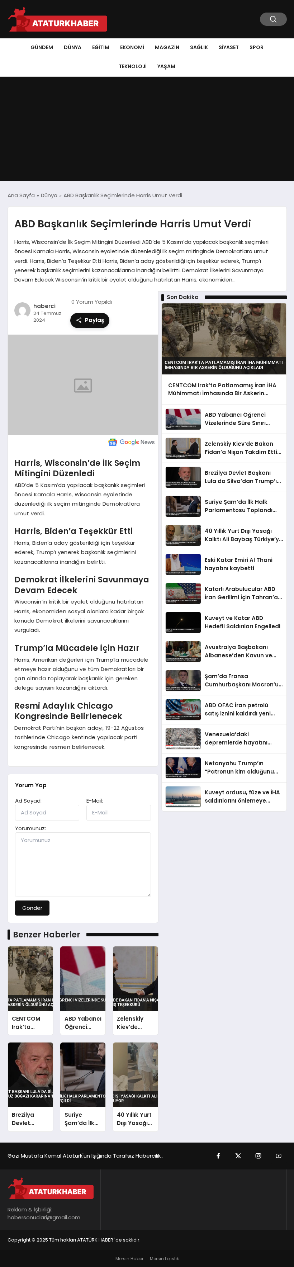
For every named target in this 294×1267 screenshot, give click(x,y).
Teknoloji (133, 66)
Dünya (72, 47)
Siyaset (229, 47)
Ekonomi (132, 47)
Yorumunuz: (30, 828)
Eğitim (100, 47)
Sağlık (199, 47)
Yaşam (166, 66)
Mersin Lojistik (164, 1259)
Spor (257, 47)
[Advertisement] (147, 130)
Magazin (167, 47)
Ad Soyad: (28, 800)
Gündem (41, 47)
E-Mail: (94, 800)
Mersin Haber (129, 1259)
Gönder (32, 908)
